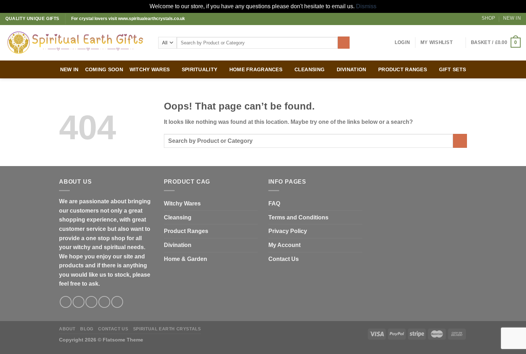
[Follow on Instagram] (78, 302)
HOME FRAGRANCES (255, 69)
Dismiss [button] (366, 6)
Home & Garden (185, 259)
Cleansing (177, 217)
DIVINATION (351, 69)
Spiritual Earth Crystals (167, 328)
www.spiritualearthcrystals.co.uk (151, 18)
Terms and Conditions (298, 217)
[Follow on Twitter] (91, 302)
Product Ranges (186, 231)
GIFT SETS (452, 69)
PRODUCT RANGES (402, 69)
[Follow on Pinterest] (117, 302)
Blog (86, 328)
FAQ (274, 203)
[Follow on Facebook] (66, 302)
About (67, 328)
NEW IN (69, 69)
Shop (488, 18)
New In (512, 18)
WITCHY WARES (150, 69)
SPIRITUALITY (199, 69)
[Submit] (344, 43)
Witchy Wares (182, 203)
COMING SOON (104, 69)
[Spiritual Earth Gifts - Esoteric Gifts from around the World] (76, 42)
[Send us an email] (104, 302)
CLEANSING (309, 69)
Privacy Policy (287, 231)
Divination (177, 245)
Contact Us (283, 259)
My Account (284, 245)
